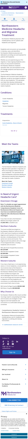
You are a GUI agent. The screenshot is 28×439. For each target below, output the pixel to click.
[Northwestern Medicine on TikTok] (4, 344)
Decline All (14, 437)
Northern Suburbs (7, 185)
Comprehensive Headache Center (12, 324)
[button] (2, 7)
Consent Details (5, 430)
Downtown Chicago (7, 183)
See (12, 131)
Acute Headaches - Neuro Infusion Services (12, 124)
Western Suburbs (7, 187)
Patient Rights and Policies (9, 411)
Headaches (5, 101)
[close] (26, 2)
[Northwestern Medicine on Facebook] (4, 341)
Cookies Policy (16, 430)
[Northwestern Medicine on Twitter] (9, 341)
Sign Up (12, 352)
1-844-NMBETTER (14, 400)
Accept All (14, 434)
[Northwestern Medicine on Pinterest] (9, 344)
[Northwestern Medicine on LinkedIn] (18, 341)
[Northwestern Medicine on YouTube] (13, 344)
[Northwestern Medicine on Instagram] (13, 341)
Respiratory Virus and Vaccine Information (10, 2)
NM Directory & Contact (14, 405)
